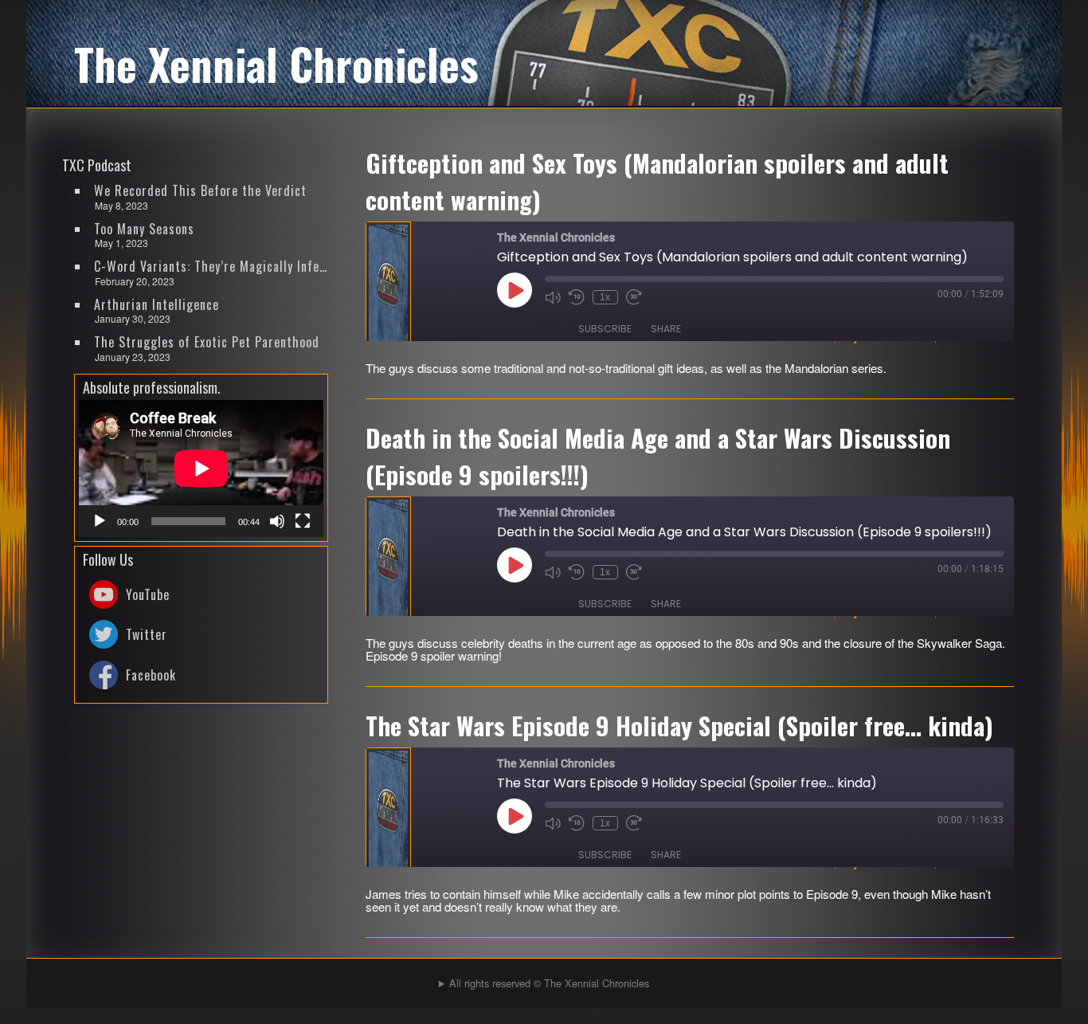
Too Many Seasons (144, 228)
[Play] (100, 521)
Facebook (151, 675)
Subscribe (605, 328)
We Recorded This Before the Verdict (200, 190)
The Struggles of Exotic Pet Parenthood (206, 341)
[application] (201, 468)
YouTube (148, 594)
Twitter (146, 634)
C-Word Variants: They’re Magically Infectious (212, 266)
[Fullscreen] (303, 521)
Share (666, 328)
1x (605, 297)
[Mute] (277, 521)
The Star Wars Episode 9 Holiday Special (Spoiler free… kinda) (679, 725)
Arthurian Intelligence (156, 304)
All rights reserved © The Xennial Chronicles (549, 983)
